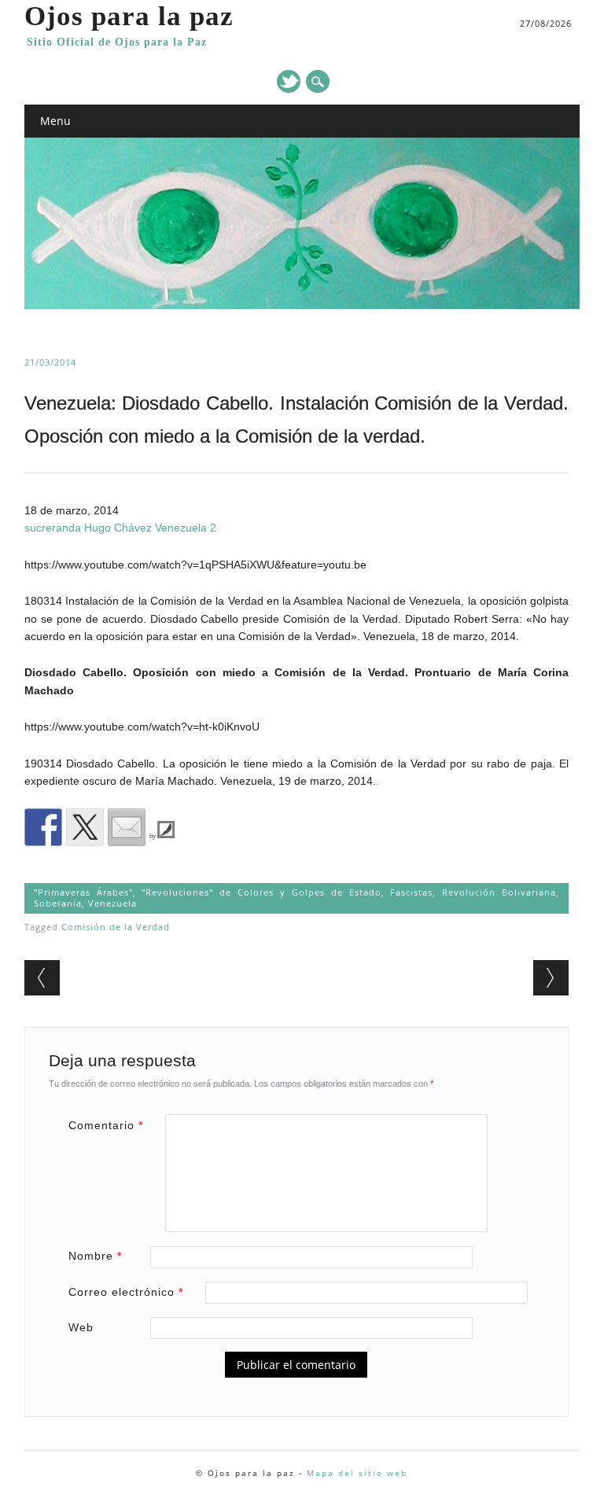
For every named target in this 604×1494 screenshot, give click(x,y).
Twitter (288, 81)
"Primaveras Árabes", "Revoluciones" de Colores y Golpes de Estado (207, 892)
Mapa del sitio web (357, 1472)
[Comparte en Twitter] (85, 827)
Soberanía (58, 903)
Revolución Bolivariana (499, 892)
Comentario (105, 1125)
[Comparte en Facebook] (43, 827)
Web (81, 1327)
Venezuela (112, 903)
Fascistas (411, 892)
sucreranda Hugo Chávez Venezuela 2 (120, 527)
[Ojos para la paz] (302, 305)
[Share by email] (126, 827)
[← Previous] (42, 977)
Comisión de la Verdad (115, 927)
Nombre (95, 1255)
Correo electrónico (125, 1292)
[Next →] (551, 977)
